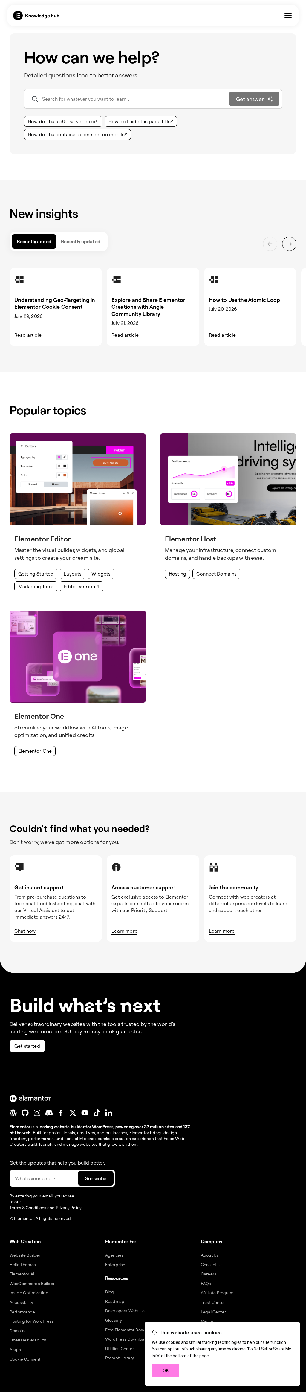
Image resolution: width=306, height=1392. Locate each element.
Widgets (100, 574)
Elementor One (35, 751)
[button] (63, 121)
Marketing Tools (35, 586)
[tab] (34, 241)
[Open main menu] (288, 15)
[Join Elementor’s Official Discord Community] (49, 1112)
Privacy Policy (69, 1207)
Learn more (124, 931)
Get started (27, 1046)
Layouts (72, 574)
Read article (28, 335)
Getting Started (35, 574)
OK (166, 1370)
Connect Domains (216, 574)
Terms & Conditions (28, 1207)
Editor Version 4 (81, 586)
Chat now (25, 931)
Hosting (177, 574)
